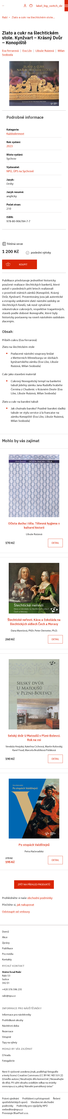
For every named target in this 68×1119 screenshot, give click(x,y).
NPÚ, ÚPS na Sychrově (20, 171)
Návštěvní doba (10, 1025)
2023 (9, 146)
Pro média (7, 953)
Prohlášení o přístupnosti (36, 1098)
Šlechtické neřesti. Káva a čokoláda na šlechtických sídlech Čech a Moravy (34, 622)
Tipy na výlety (9, 1042)
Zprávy (6, 942)
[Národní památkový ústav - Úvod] (3, 6)
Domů (5, 931)
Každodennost (15, 133)
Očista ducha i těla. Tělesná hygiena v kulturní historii (34, 525)
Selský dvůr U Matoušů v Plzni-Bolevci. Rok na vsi (34, 738)
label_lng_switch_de (49, 5)
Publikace (7, 948)
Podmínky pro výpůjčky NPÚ (32, 1105)
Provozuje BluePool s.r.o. (15, 1113)
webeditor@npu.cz (12, 1109)
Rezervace (7, 1031)
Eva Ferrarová (10, 50)
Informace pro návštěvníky (16, 1014)
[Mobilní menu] (66, 5)
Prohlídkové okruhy (12, 1020)
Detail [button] (55, 542)
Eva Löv (27, 50)
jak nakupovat (25, 904)
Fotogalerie (8, 1060)
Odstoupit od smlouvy (16, 911)
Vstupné (6, 1036)
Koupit (23, 264)
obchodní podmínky (39, 898)
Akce (4, 937)
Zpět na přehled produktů (34, 884)
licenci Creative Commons (24, 1075)
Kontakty (7, 959)
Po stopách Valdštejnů (34, 845)
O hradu (6, 1055)
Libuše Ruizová (45, 50)
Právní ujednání (11, 1098)
